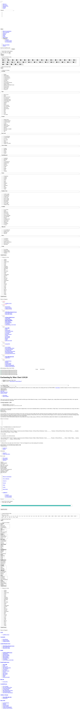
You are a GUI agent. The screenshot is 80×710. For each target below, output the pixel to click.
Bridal (5, 74)
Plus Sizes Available (7, 128)
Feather (5, 164)
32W (64, 62)
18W (25, 62)
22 (61, 60)
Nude (5, 287)
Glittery (5, 148)
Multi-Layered (6, 125)
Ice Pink (5, 275)
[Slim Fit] (3, 574)
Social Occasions (8, 307)
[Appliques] (3, 550)
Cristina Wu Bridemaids (9, 365)
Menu (2, 29)
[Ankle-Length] (3, 561)
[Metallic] (2, 546)
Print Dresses (6, 105)
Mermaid (5, 232)
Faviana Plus (7, 343)
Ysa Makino (7, 323)
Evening (5, 80)
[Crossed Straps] (4, 541)
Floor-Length (6, 198)
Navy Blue (6, 271)
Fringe (5, 166)
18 (52, 60)
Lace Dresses (6, 98)
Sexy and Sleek (7, 106)
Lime (5, 264)
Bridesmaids (6, 75)
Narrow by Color (5, 257)
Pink (5, 276)
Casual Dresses (7, 76)
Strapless (5, 222)
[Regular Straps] (3, 582)
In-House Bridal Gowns (10, 317)
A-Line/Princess (7, 229)
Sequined (5, 185)
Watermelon (6, 280)
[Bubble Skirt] (4, 535)
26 (70, 60)
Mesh (5, 181)
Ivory (5, 286)
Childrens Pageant (8, 308)
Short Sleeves (6, 243)
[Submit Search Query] (13, 499)
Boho (5, 95)
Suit (4, 110)
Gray (5, 292)
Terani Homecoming (9, 352)
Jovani (6, 329)
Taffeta (5, 187)
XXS (70, 62)
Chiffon (5, 177)
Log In (4, 8)
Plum (5, 281)
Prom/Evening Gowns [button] (4, 662)
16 (47, 60)
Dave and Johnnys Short (9, 348)
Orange (5, 283)
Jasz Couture (7, 336)
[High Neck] (3, 568)
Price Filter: (4, 52)
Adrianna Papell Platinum (10, 366)
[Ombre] (2, 548)
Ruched (5, 130)
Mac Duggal (7, 337)
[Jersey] (3, 558)
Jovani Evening (8, 364)
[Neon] (2, 547)
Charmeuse (6, 176)
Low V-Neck (6, 214)
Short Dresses (6, 108)
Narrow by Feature (5, 70)
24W (42, 62)
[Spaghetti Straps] (3, 583)
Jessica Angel (7, 330)
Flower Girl (6, 81)
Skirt (5, 109)
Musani (6, 338)
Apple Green (6, 261)
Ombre (5, 151)
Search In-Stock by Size (6, 56)
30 (4, 62)
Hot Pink (5, 278)
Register (4, 7)
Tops (5, 112)
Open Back (6, 126)
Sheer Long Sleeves (7, 241)
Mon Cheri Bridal (8, 320)
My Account (5, 5)
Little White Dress (7, 100)
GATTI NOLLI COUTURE (10, 324)
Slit (4, 131)
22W (36, 62)
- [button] (3, 302)
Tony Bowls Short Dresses (10, 353)
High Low (6, 124)
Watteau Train (6, 204)
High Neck (6, 211)
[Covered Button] (4, 540)
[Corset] (4, 538)
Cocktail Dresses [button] (3, 683)
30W (58, 62)
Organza (5, 183)
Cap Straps (6, 249)
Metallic (5, 149)
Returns (4, 449)
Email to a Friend (3, 393)
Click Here (58, 387)
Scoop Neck (6, 220)
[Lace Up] (4, 542)
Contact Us (5, 447)
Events (4, 487)
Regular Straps (6, 250)
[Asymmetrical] (3, 562)
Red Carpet (6, 88)
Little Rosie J (7, 357)
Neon (5, 150)
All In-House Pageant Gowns (11, 312)
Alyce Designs (8, 332)
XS (75, 62)
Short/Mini (6, 201)
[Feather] (3, 557)
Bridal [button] (1, 650)
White (5, 294)
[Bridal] (5, 524)
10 (34, 60)
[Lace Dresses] (4, 532)
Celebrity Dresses (7, 120)
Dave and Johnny (8, 334)
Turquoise (6, 266)
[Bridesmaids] (5, 525)
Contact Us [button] (5, 492)
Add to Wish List (4, 389)
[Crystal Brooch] (3, 553)
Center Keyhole (7, 121)
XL (16, 64)
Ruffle (5, 168)
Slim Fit (5, 233)
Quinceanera (6, 87)
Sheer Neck (6, 221)
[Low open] (4, 543)
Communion (6, 79)
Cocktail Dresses (7, 77)
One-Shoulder (6, 216)
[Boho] (4, 530)
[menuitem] (41, 4)
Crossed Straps (6, 137)
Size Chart (2, 390)
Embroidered (6, 162)
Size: (1, 385)
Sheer (5, 140)
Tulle (5, 188)
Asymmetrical (6, 195)
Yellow (5, 259)
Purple (5, 272)
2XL (22, 64)
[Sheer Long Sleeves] (4, 579)
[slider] (72, 505)
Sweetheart (6, 223)
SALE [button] (1, 632)
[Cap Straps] (3, 581)
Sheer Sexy (6, 107)
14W (14, 62)
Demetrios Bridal (8, 319)
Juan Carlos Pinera (8, 313)
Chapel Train (6, 196)
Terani (6, 339)
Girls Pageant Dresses (8, 82)
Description (5, 395)
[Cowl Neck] (3, 566)
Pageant (4, 482)
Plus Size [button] (2, 679)
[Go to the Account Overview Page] (0, 2)
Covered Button (7, 136)
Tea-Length (6, 203)
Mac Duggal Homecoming (10, 351)
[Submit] (13, 10)
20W (31, 62)
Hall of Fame (5, 489)
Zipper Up (6, 142)
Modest (5, 102)
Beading (5, 159)
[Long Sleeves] (4, 578)
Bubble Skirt (6, 119)
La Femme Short (8, 350)
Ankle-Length (6, 194)
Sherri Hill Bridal (8, 322)
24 (66, 60)
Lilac (5, 273)
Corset (5, 123)
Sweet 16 (5, 89)
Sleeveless (6, 244)
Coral (5, 285)
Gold (5, 288)
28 (75, 60)
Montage (6, 362)
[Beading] (3, 551)
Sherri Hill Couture (8, 314)
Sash (5, 169)
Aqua (5, 265)
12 (38, 60)
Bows (5, 160)
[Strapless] (3, 584)
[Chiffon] (3, 556)
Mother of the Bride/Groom (9, 84)
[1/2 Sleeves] (4, 576)
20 (57, 60)
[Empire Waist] (3, 572)
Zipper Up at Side (7, 143)
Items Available (5, 396)
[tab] (41, 302)
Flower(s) (6, 165)
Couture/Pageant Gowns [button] (5, 643)
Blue (5, 269)
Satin (5, 184)
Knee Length (6, 199)
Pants (5, 103)
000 (5, 60)
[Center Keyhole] (4, 537)
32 (8, 62)
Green (5, 262)
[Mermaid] (3, 573)
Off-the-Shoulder (7, 215)
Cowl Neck (6, 209)
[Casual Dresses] (5, 526)
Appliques (6, 158)
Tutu (5, 113)
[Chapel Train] (3, 563)
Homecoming (6, 83)
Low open (6, 139)
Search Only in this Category (7, 51)
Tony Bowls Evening (9, 331)
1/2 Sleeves (6, 238)
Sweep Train (6, 202)
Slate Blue (6, 268)
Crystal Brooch (7, 161)
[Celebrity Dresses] (4, 536)
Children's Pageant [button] (4, 694)
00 (9, 60)
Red (5, 282)
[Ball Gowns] (4, 529)
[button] (7, 31)
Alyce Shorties (8, 347)
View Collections (6, 478)
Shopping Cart (5, 6)
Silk (4, 186)
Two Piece (6, 114)
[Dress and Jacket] (4, 531)
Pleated (5, 127)
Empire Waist (6, 231)
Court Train (6, 197)
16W (19, 62)
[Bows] (3, 552)
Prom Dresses (6, 86)
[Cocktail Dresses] (5, 527)
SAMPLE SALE (8, 303)
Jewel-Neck (6, 213)
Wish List (4, 3)
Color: (1, 386)
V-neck (5, 224)
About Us (4, 452)
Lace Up (5, 138)
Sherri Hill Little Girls (9, 356)
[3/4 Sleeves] (4, 577)
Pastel (5, 153)
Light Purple (6, 274)
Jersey (5, 179)
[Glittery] (2, 545)
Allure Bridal (7, 318)
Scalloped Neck (7, 218)
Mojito (5, 260)
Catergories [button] (2, 637)
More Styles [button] (2, 700)
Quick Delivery (18, 381)
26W (47, 62)
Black (5, 290)
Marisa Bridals (8, 321)
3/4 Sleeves (6, 239)
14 (43, 60)
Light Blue (6, 267)
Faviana (6, 335)
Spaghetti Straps (7, 251)
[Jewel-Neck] (3, 569)
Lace (5, 167)
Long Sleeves (6, 240)
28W (53, 62)
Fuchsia (5, 279)
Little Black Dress (7, 99)
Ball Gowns (6, 94)
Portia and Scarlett (8, 340)
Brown (5, 289)
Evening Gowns (8, 363)
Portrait (5, 217)
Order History (5, 459)
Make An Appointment (7, 476)
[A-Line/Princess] (3, 571)
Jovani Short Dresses (9, 349)
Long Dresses (6, 101)
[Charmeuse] (3, 555)
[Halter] (3, 567)
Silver (5, 293)
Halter (5, 210)
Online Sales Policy (4, 392)
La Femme (7, 333)
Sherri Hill (7, 327)
